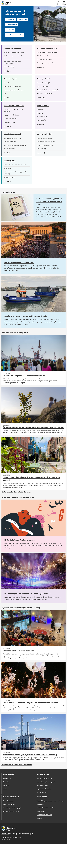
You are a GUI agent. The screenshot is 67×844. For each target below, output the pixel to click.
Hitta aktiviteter (12, 25)
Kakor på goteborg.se (9, 804)
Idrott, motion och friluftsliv (12, 86)
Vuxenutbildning (9, 67)
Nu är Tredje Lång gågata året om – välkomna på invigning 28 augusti (31, 478)
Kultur (6, 93)
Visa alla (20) (42, 98)
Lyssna (5, 789)
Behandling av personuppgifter (12, 808)
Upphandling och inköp (44, 59)
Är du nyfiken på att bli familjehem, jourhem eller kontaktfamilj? (33, 427)
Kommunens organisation (45, 138)
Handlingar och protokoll (14, 35)
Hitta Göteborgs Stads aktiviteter (19, 540)
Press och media (42, 792)
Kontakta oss (23, 20)
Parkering (40, 109)
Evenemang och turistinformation (14, 90)
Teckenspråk (7, 778)
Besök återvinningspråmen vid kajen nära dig (25, 316)
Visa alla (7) (9, 98)
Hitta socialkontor (42, 86)
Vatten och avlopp (9, 122)
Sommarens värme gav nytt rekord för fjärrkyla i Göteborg (30, 754)
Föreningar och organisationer (46, 63)
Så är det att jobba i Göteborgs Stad (15, 145)
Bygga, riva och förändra (11, 115)
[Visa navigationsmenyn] (64, 3)
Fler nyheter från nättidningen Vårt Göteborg (16, 764)
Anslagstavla (40, 804)
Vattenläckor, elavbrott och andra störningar (14, 110)
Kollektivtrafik (41, 120)
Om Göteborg (41, 149)
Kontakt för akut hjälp (43, 83)
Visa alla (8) (10, 153)
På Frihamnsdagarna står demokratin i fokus (24, 375)
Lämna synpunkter (42, 785)
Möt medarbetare (9, 149)
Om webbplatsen (8, 801)
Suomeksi (6, 782)
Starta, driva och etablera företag (47, 52)
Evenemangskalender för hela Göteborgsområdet (27, 593)
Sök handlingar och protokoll (45, 808)
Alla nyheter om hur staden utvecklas (15, 165)
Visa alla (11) (9, 126)
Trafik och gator (42, 116)
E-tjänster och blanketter (44, 815)
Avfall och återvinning (10, 118)
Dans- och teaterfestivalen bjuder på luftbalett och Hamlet (30, 702)
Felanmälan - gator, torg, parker (46, 782)
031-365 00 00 (5, 839)
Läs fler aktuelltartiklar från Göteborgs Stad (16, 492)
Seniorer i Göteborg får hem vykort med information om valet (49, 201)
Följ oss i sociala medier (44, 789)
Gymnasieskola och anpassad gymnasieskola (13, 62)
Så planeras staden (9, 177)
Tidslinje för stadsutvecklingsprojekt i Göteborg (15, 173)
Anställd (39, 818)
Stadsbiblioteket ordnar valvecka (18, 651)
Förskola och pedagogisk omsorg (14, 52)
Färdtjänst (40, 113)
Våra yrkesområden (10, 142)
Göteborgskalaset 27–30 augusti (19, 262)
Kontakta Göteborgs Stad (44, 778)
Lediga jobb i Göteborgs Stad (12, 138)
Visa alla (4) (44, 67)
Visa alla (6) (9, 71)
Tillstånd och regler (43, 56)
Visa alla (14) (42, 153)
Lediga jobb (10, 20)
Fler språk (6, 785)
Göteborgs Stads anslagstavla (46, 142)
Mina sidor (10, 30)
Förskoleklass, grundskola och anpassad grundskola (16, 57)
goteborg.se (5, 834)
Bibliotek (6, 83)
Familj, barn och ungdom (45, 93)
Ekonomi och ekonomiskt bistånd (47, 90)
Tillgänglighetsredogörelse (11, 811)
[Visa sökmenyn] (58, 3)
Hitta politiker (41, 811)
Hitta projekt (7, 168)
